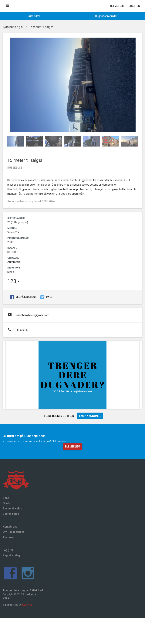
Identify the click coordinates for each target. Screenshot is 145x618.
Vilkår (6, 598)
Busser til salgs (12, 508)
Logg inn (134, 6)
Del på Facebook (25, 297)
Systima (27, 604)
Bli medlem (117, 6)
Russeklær (34, 16)
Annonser (9, 537)
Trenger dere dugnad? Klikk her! (23, 590)
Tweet (49, 297)
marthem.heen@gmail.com (28, 314)
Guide (6, 503)
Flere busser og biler (59, 415)
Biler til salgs (11, 513)
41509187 (18, 329)
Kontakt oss (10, 526)
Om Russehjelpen (14, 531)
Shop (6, 497)
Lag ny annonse (90, 415)
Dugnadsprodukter (106, 16)
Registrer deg (11, 555)
